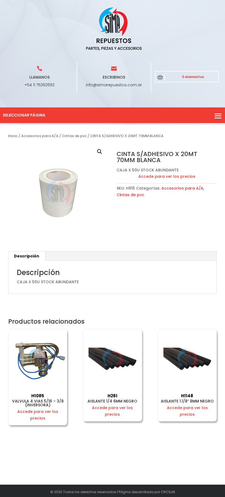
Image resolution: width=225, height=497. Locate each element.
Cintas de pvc (74, 135)
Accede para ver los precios (166, 176)
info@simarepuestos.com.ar (114, 85)
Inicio (13, 135)
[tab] (27, 256)
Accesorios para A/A (39, 135)
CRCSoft (168, 492)
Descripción (26, 256)
